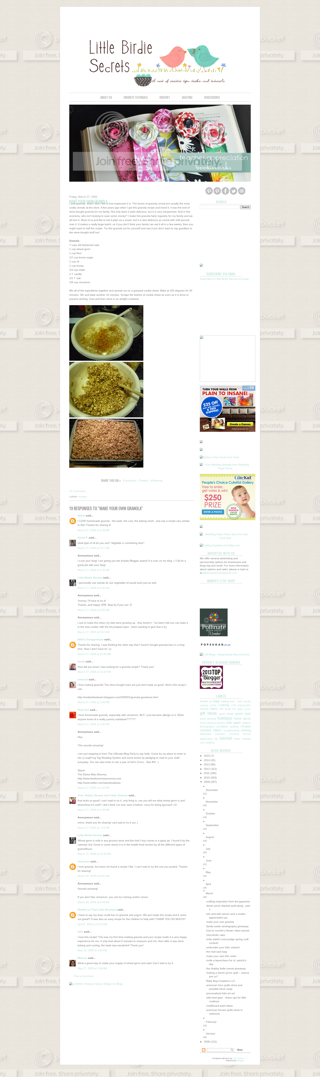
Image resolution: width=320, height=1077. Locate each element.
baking (225, 701)
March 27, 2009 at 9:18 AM (93, 530)
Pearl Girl (83, 709)
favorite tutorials (136, 97)
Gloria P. (83, 537)
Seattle (204, 701)
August (210, 837)
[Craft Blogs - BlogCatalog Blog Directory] (225, 654)
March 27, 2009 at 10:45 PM (94, 853)
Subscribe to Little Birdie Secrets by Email (224, 278)
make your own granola (220, 921)
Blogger (240, 1060)
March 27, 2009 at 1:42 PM (93, 702)
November (212, 801)
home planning (208, 723)
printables (222, 726)
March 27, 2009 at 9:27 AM (93, 547)
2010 (207, 777)
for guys (238, 708)
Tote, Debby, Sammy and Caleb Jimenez (103, 795)
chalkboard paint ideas (219, 1005)
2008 (207, 1041)
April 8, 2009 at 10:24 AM (92, 924)
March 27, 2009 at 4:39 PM (93, 809)
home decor (242, 718)
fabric (214, 709)
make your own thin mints (221, 956)
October (210, 813)
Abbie (81, 515)
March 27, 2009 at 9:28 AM (93, 569)
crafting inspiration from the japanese (228, 901)
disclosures (212, 97)
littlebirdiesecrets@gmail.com (220, 572)
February (211, 1021)
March (209, 893)
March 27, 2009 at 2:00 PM (93, 724)
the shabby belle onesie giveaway (226, 968)
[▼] (228, 890)
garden (247, 709)
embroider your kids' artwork (223, 947)
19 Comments (77, 491)
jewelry (221, 722)
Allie (80, 931)
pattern (246, 722)
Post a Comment (84, 976)
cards (213, 705)
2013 (207, 764)
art (210, 701)
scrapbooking (231, 730)
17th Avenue (238, 1058)
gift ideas (208, 713)
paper (237, 722)
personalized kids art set (220, 993)
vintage (246, 738)
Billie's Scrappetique (91, 639)
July (208, 848)
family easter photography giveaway (227, 926)
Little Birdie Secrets (90, 577)
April (208, 884)
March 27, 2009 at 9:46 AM (93, 587)
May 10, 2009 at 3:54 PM (92, 950)
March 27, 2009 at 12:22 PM (94, 671)
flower (228, 709)
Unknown (84, 861)
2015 (207, 755)
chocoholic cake (215, 934)
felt (221, 708)
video (237, 738)
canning (204, 705)
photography (207, 726)
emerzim (83, 679)
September (212, 825)
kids (229, 722)
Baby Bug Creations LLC (220, 980)
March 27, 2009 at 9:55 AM (93, 609)
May (208, 872)
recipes (83, 496)
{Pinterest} (157, 480)
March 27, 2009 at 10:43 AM (94, 654)
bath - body (236, 701)
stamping (234, 734)
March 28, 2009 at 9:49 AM (93, 902)
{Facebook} (129, 480)
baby (216, 701)
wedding (210, 742)
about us (106, 97)
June (208, 860)
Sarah (81, 661)
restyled (205, 730)
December (212, 789)
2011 (207, 773)
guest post (243, 713)
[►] (228, 786)
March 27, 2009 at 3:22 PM (93, 787)
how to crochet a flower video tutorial (227, 930)
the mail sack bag (216, 951)
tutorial (226, 738)
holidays (224, 718)
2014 (207, 760)
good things (226, 713)
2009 (207, 781)
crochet (164, 97)
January (210, 1033)
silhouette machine (212, 733)
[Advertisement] (159, 19)
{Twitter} (143, 480)
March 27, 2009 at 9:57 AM (93, 632)
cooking (223, 705)
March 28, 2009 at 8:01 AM (93, 875)
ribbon (217, 730)
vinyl (202, 742)
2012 (207, 768)
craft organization (241, 705)
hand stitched (208, 718)
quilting (187, 97)
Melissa (82, 957)
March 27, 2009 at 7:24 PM (93, 827)
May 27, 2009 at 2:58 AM (92, 968)
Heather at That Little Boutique (97, 909)
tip (216, 738)
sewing (246, 730)
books (247, 701)
